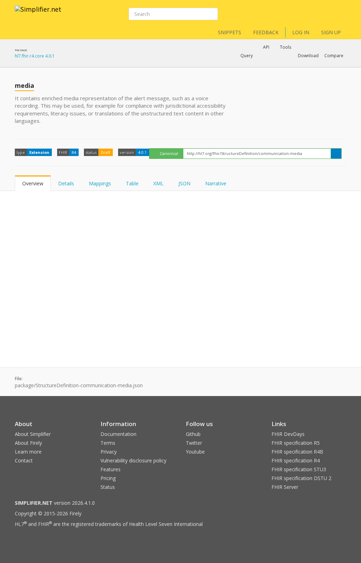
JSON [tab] (184, 183)
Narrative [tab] (215, 183)
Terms (107, 442)
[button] (246, 56)
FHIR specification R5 (295, 442)
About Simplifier (33, 434)
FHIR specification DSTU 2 (301, 478)
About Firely (28, 442)
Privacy (108, 451)
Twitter (194, 442)
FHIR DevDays (288, 434)
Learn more (28, 451)
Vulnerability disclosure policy (133, 460)
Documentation (118, 434)
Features (110, 469)
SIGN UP (331, 32)
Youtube (195, 451)
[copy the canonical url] (336, 153)
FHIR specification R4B (297, 451)
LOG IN (300, 32)
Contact (24, 460)
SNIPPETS (229, 32)
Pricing (108, 478)
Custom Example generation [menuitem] (254, 65)
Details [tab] (66, 183)
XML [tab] (158, 183)
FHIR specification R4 (295, 460)
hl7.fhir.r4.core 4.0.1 (35, 56)
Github (193, 434)
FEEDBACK (266, 32)
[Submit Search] (212, 14)
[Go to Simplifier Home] (38, 14)
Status (107, 487)
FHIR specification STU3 (298, 469)
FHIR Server (284, 487)
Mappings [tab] (100, 183)
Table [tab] (132, 183)
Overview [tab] (32, 183)
